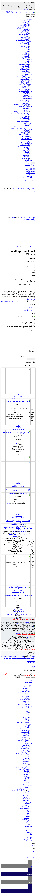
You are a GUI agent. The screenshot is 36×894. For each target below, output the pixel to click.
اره (28, 47)
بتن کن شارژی (25, 81)
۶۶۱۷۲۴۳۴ (16, 9)
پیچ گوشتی (26, 71)
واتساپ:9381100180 (29, 667)
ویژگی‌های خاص (30, 281)
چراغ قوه (26, 113)
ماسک (27, 119)
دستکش (26, 114)
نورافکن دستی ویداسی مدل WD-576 (22, 217)
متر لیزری (26, 92)
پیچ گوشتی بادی (24, 32)
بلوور (27, 51)
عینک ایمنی (26, 150)
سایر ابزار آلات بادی (23, 39)
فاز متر (27, 77)
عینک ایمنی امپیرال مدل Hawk (24, 246)
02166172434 (31, 662)
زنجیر (27, 131)
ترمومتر (26, 103)
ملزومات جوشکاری (23, 146)
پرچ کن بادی (25, 26)
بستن (33, 845)
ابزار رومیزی (25, 56)
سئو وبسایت (27, 675)
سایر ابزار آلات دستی (23, 76)
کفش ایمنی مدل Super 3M (18, 534)
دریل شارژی (25, 86)
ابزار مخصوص (25, 67)
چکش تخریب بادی (24, 34)
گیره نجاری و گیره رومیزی (21, 111)
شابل (27, 161)
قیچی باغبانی (25, 66)
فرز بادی (26, 24)
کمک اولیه (26, 118)
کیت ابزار (26, 74)
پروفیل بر (26, 54)
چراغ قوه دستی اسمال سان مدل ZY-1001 (18, 595)
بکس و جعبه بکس (24, 64)
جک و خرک (26, 133)
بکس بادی (26, 21)
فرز (28, 44)
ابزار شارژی (28, 74)
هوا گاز (27, 148)
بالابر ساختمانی (24, 136)
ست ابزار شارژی (24, 87)
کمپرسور (26, 29)
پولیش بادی (25, 31)
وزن (34, 267)
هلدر (27, 127)
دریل (27, 46)
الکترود (27, 141)
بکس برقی (26, 52)
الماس (27, 155)
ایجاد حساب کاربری (30, 857)
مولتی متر (26, 98)
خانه (34, 188)
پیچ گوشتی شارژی (24, 79)
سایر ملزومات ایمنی (23, 121)
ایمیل (33, 348)
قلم (28, 163)
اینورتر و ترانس (24, 46)
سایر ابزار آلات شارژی (22, 89)
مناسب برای (31, 277)
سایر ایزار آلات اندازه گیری (21, 104)
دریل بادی (26, 36)
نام (34, 345)
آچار (27, 61)
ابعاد (34, 263)
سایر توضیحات (32, 287)
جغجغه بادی (25, 23)
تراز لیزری (26, 96)
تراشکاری (29, 114)
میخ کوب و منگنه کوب (22, 40)
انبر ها (27, 63)
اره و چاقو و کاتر (24, 69)
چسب (30, 137)
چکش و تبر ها (25, 72)
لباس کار (26, 108)
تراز (28, 101)
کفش (27, 110)
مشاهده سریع (18, 396)
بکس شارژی (25, 83)
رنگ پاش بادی (25, 37)
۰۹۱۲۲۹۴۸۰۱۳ (24, 9)
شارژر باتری (25, 138)
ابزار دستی (29, 61)
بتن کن (27, 48)
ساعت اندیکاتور (24, 158)
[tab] (16, 307)
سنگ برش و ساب (24, 134)
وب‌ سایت (32, 351)
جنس (33, 272)
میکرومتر (26, 99)
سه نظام (26, 157)
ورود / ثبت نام (28, 840)
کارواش (26, 130)
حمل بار (26, 134)
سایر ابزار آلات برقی (23, 57)
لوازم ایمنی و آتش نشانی (26, 188)
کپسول (27, 116)
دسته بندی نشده (27, 140)
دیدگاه (33, 330)
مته (28, 153)
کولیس (27, 94)
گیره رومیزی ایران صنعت (18, 113)
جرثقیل (27, 125)
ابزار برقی (29, 41)
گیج (28, 160)
